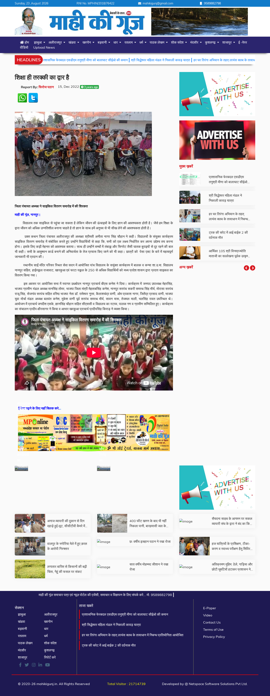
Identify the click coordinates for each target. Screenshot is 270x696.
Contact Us (212, 622)
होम (26, 42)
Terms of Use (213, 629)
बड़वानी (103, 42)
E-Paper (209, 608)
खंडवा (73, 42)
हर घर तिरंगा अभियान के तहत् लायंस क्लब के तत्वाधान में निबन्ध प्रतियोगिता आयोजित (216, 60)
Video (207, 615)
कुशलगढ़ (211, 42)
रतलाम (129, 42)
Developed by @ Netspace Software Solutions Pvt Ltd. (205, 684)
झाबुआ (38, 42)
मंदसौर (195, 42)
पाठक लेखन (158, 42)
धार (116, 42)
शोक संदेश (178, 42)
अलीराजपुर (56, 42)
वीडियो (24, 47)
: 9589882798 (211, 3)
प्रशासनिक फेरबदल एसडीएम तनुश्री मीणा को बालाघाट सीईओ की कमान (56, 60)
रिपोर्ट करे (50, 657)
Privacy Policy (214, 637)
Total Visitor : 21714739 (126, 684)
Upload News (44, 47)
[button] (246, 268)
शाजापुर (227, 42)
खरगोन (87, 42)
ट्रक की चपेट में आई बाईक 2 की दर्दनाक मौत (109, 645)
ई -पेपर (242, 42)
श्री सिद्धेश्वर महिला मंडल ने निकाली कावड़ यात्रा (132, 60)
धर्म (142, 42)
